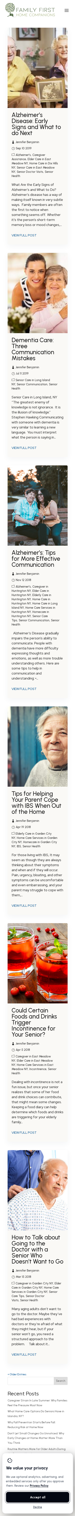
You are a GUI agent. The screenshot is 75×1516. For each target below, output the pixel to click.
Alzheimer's (23, 155)
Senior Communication (32, 384)
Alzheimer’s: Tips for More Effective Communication (36, 558)
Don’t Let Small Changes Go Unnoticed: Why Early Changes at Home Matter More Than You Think (36, 1438)
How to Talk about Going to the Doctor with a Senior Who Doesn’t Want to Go (37, 1249)
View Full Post (24, 235)
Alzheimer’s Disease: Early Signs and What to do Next (36, 124)
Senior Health (31, 846)
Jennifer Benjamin (27, 142)
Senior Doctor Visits (30, 172)
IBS (19, 846)
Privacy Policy (39, 1486)
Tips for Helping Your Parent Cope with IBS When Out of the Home (36, 802)
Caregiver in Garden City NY (34, 1283)
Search (60, 1381)
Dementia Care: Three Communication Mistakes (33, 349)
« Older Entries (17, 1374)
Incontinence (37, 1069)
